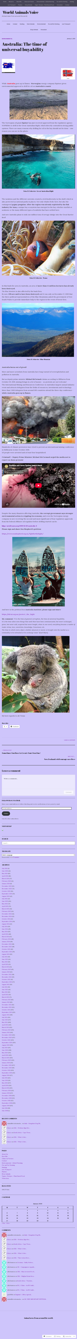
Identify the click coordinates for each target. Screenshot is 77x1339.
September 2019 (7, 1073)
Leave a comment (69, 740)
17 (47, 1215)
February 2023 (6, 969)
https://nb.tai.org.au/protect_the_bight (18, 614)
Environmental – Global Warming (45, 1)
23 (37, 1218)
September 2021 (7, 1012)
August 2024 (6, 924)
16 (37, 1215)
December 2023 (7, 944)
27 (7, 1221)
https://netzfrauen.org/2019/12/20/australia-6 (19, 526)
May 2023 (5, 962)
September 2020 (7, 1042)
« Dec (3, 1223)
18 (58, 1215)
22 (27, 1218)
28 (17, 1221)
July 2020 (5, 1047)
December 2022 (7, 974)
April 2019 (5, 1085)
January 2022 (6, 1002)
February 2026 (6, 881)
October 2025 (6, 891)
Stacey (9, 1128)
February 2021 (6, 1030)
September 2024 (7, 921)
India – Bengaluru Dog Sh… (32, 1123)
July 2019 (4, 1078)
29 (27, 1221)
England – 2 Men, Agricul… (23, 1294)
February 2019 (6, 1090)
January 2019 (6, 1093)
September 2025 (7, 894)
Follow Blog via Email (11, 801)
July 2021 (4, 1017)
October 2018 (6, 1100)
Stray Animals (28, 5)
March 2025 (5, 909)
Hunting (72, 1)
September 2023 (7, 952)
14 (17, 1215)
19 (68, 1215)
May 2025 (5, 904)
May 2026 (5, 873)
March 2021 (5, 1027)
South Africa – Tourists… (25, 1281)
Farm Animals (31, 24)
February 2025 (6, 911)
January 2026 (6, 883)
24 (48, 1218)
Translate (16, 857)
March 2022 (5, 997)
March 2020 (5, 1058)
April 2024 (5, 934)
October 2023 (6, 949)
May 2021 (5, 1022)
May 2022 (5, 992)
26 (68, 1218)
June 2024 (5, 929)
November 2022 (7, 977)
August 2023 (5, 954)
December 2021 (6, 1005)
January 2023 (6, 972)
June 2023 (5, 959)
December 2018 (7, 1095)
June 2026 (5, 871)
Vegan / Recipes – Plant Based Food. (44, 5)
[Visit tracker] (2, 830)
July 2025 (5, 899)
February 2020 (6, 1060)
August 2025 (6, 896)
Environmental (41, 24)
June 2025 (5, 901)
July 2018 (4, 1108)
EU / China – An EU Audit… (26, 1285)
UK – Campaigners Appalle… (26, 1267)
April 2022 (5, 994)
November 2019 (7, 1068)
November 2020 (7, 1037)
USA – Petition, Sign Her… (22, 1128)
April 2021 (5, 1025)
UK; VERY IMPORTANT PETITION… (35, 1299)
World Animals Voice (20, 12)
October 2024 (6, 919)
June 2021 (5, 1020)
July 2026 (5, 868)
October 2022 (6, 979)
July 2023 (4, 957)
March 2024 (5, 936)
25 (58, 1218)
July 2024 (5, 926)
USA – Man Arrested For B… (26, 1271)
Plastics (20, 5)
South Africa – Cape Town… (22, 1132)
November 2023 (7, 946)
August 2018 (5, 1105)
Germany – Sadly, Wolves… (25, 1262)
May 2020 (5, 1053)
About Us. (11, 1)
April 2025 (5, 906)
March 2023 (5, 967)
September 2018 (7, 1103)
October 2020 (6, 1040)
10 (47, 1213)
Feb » (8, 1223)
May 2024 (5, 931)
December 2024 (7, 914)
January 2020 (6, 1063)
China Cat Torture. (29, 1)
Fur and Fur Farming (62, 1)
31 (47, 1221)
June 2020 (5, 1050)
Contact (67, 5)
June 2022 (5, 989)
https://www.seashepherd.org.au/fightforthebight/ (22, 534)
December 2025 (7, 886)
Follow (6, 813)
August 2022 (5, 984)
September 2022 (7, 982)
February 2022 (6, 1000)
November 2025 (7, 889)
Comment (69, 792)
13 (7, 1215)
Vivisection (60, 5)
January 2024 (6, 941)
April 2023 (5, 964)
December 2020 (7, 1035)
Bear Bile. (19, 1)
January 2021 (6, 1032)
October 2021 (6, 1010)
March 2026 (5, 878)
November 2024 (7, 916)
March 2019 (5, 1088)
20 (7, 1218)
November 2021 (7, 1007)
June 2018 (5, 1110)
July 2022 (4, 987)
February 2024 (6, 939)
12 (68, 1213)
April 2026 (5, 876)
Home (4, 1)
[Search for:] (38, 843)
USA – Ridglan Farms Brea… (26, 1276)
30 (37, 1221)
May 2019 (5, 1083)
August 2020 (6, 1045)
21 (17, 1218)
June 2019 (5, 1080)
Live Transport (11, 5)
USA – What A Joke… (20, 1137)
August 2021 (5, 1015)
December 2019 (7, 1065)
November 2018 (7, 1098)
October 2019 (6, 1070)
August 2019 (5, 1075)
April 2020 (5, 1055)
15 (27, 1215)
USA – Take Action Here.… (22, 1258)
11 (58, 1213)
